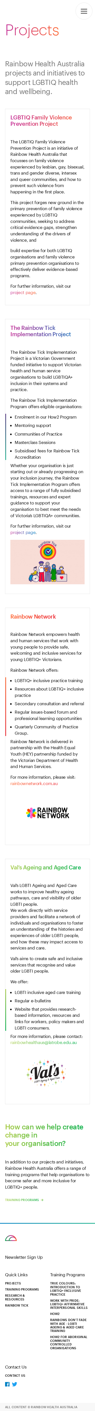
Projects (13, 1283)
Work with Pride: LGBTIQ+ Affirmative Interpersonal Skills (69, 1304)
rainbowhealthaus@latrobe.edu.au (43, 1042)
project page (22, 292)
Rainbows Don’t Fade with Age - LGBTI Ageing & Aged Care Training (68, 1325)
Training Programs (22, 1200)
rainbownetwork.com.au (34, 783)
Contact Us (15, 1375)
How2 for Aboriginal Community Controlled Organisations (69, 1342)
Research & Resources (15, 1297)
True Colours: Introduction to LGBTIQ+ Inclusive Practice (65, 1288)
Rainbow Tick (16, 1305)
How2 (55, 1313)
